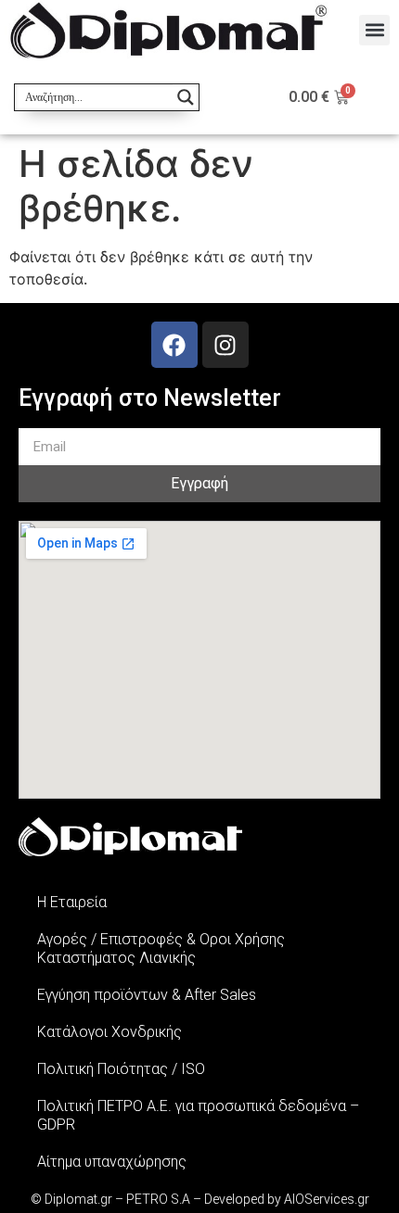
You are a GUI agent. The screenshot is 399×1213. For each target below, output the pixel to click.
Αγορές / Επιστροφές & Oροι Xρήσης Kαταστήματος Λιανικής (161, 948)
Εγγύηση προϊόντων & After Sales (146, 995)
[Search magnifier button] (186, 97)
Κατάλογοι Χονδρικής (109, 1032)
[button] (374, 30)
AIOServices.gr (326, 1199)
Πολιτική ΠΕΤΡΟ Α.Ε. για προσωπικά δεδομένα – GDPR (198, 1115)
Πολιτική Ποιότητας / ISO (121, 1069)
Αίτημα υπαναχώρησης (112, 1161)
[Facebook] (174, 345)
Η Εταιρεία (72, 902)
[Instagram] (225, 345)
